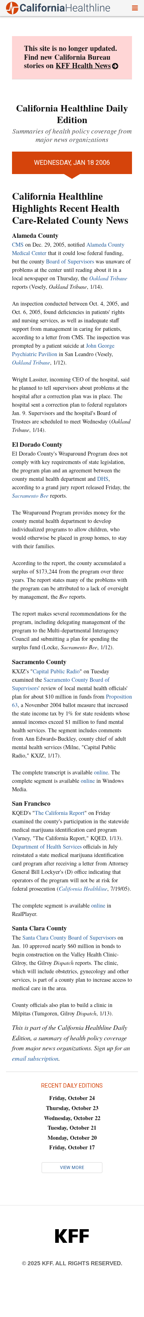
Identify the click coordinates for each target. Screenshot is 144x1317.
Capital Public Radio (56, 671)
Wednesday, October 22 (72, 1118)
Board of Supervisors (70, 261)
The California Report (59, 813)
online (101, 772)
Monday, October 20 (72, 1137)
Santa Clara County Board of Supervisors (69, 937)
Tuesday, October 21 (72, 1127)
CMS (18, 244)
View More (72, 1167)
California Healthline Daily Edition (72, 113)
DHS (102, 478)
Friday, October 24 (72, 1098)
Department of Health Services (47, 846)
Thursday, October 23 (72, 1108)
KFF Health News (83, 65)
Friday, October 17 (72, 1147)
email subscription (35, 1058)
